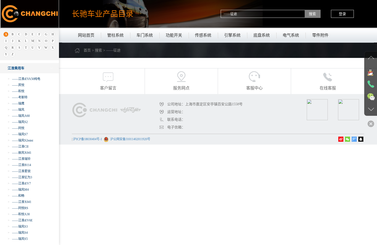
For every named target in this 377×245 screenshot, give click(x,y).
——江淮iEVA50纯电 (24, 79)
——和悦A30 (19, 214)
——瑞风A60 (19, 116)
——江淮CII (18, 146)
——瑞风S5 (18, 239)
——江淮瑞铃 (19, 159)
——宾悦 (16, 85)
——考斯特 (17, 97)
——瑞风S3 (18, 226)
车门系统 (144, 35)
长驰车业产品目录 (102, 13)
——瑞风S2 (18, 122)
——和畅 (16, 196)
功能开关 (174, 35)
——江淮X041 (19, 202)
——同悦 (16, 128)
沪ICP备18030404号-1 (87, 139)
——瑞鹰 (16, 103)
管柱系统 (115, 35)
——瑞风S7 (18, 134)
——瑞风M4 (18, 189)
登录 (342, 14)
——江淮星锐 (19, 171)
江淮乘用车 (16, 68)
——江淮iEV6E (20, 220)
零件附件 (320, 35)
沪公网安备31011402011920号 (130, 139)
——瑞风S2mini (20, 140)
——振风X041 (19, 153)
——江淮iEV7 (19, 183)
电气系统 (291, 35)
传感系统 (203, 35)
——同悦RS (18, 208)
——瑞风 (16, 109)
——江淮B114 (19, 165)
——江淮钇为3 (20, 177)
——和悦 (16, 91)
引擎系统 (232, 35)
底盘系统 (261, 35)
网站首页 (86, 35)
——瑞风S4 (18, 232)
